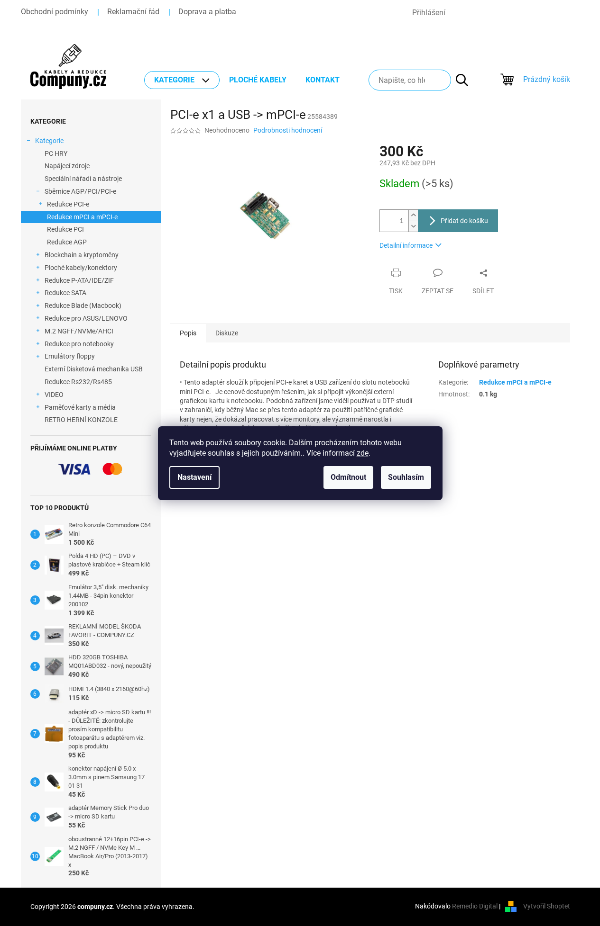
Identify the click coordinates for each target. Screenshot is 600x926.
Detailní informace (406, 245)
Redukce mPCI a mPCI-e (82, 217)
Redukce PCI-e (68, 204)
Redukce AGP (67, 242)
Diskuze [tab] (226, 333)
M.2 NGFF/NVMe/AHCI (79, 331)
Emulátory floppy (70, 356)
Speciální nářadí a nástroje (83, 178)
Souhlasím (406, 477)
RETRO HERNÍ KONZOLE (81, 419)
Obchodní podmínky (54, 11)
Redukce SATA (65, 293)
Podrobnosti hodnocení (287, 130)
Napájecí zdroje (67, 166)
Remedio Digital (475, 906)
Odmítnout (348, 477)
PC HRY (56, 153)
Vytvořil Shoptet (546, 906)
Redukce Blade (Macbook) (83, 305)
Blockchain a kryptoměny (82, 255)
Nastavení (194, 477)
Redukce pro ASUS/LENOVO (86, 318)
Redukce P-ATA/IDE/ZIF (79, 280)
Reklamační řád (133, 11)
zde (363, 453)
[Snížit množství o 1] (413, 226)
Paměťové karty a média (80, 407)
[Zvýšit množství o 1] (413, 215)
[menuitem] (182, 80)
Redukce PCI (65, 229)
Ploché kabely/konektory (81, 267)
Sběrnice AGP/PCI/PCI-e (80, 191)
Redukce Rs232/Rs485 (78, 382)
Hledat (457, 80)
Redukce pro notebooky (79, 344)
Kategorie (49, 140)
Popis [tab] (188, 333)
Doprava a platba (207, 11)
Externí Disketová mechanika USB (94, 369)
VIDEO (54, 394)
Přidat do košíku (464, 221)
